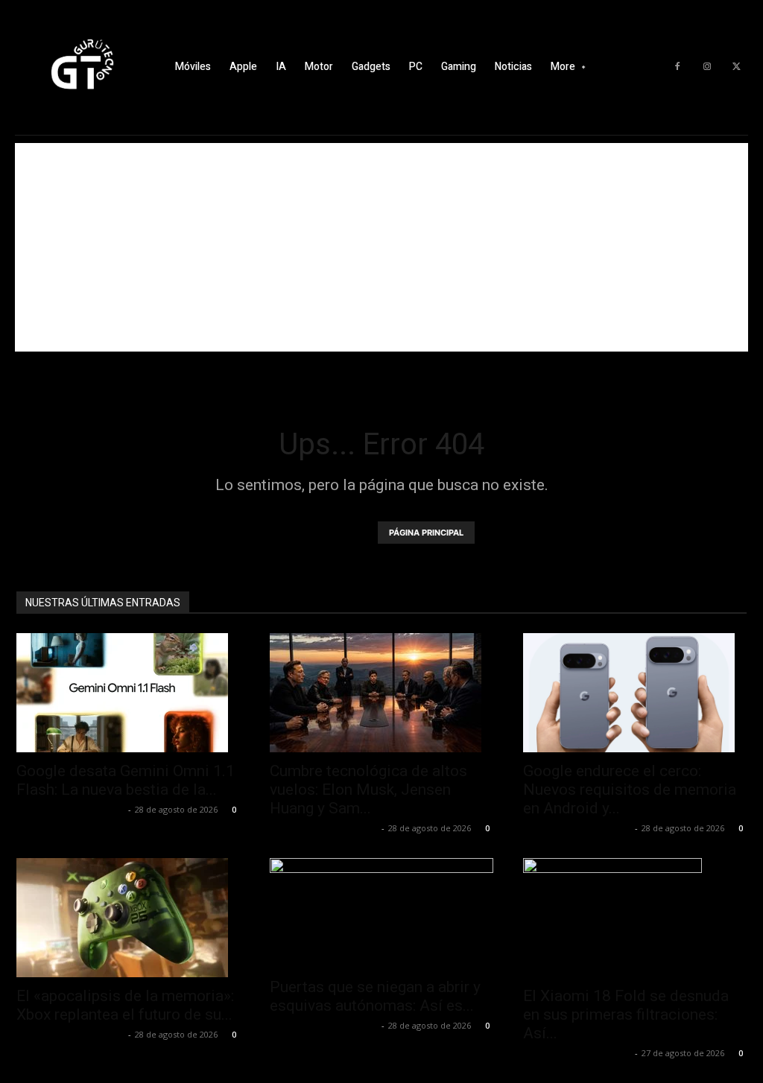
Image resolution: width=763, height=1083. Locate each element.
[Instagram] (707, 67)
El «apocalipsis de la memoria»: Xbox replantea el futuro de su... (125, 1005)
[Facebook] (677, 67)
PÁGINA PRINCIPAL (426, 532)
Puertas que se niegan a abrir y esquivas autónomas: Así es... (375, 996)
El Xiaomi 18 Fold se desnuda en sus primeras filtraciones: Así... (626, 1014)
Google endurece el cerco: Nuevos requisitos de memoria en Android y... (629, 789)
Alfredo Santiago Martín (70, 809)
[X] (737, 67)
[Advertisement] (381, 247)
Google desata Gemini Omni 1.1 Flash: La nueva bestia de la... (125, 780)
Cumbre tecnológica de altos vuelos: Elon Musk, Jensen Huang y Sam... (368, 789)
